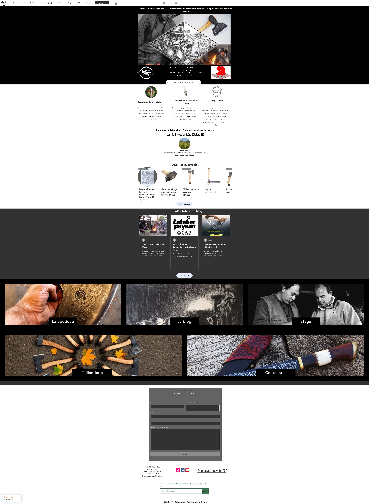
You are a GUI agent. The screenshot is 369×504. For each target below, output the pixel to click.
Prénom (152, 402)
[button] (116, 3)
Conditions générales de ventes (197, 502)
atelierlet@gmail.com (155, 476)
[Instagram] (178, 470)
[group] (184, 185)
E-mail (152, 412)
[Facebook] (182, 470)
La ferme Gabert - (184, 150)
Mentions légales (180, 502)
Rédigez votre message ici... (159, 427)
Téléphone (153, 419)
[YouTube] (187, 470)
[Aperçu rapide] (169, 177)
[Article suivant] (229, 185)
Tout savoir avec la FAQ (212, 471)
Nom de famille (191, 402)
